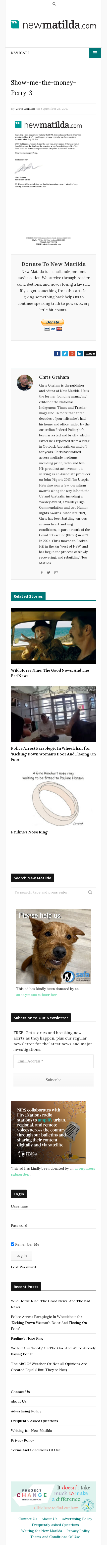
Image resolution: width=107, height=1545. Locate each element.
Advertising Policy (26, 1411)
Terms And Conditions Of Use (36, 1450)
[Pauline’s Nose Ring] (53, 798)
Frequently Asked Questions (34, 1421)
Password (19, 1225)
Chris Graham (25, 108)
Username (19, 1206)
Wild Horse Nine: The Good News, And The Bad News (50, 673)
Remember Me (26, 1244)
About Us (19, 1401)
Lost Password (23, 1267)
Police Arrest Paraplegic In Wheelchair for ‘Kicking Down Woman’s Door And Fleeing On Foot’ (53, 754)
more (90, 353)
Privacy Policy (22, 1440)
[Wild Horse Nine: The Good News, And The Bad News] (53, 636)
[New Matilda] (53, 24)
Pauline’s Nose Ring (29, 832)
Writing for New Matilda (31, 1430)
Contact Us (20, 1391)
